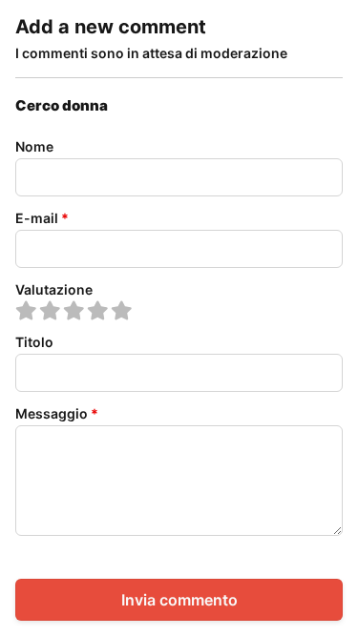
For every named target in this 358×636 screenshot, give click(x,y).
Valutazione (54, 289)
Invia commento (179, 599)
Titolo (34, 342)
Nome (34, 146)
